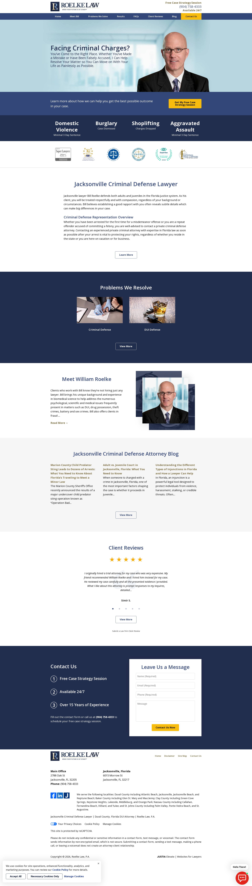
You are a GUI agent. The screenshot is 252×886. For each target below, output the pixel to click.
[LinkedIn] (60, 795)
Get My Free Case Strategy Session (185, 103)
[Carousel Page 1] (113, 608)
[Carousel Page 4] (132, 608)
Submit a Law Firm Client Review (126, 631)
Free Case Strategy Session (183, 2)
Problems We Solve (98, 16)
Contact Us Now (165, 727)
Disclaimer (169, 755)
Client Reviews (155, 16)
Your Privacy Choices (69, 823)
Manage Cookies (112, 823)
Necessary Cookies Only (45, 876)
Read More (58, 423)
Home (58, 16)
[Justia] (67, 795)
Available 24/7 (192, 10)
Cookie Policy (92, 823)
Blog (174, 16)
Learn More (126, 254)
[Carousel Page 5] (139, 608)
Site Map (182, 755)
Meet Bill (74, 16)
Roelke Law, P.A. (81, 856)
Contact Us (191, 16)
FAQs (136, 16)
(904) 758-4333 (190, 6)
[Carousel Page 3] (126, 608)
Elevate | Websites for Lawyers (179, 856)
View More (126, 346)
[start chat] (242, 878)
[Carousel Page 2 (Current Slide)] (119, 608)
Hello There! (239, 867)
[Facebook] (53, 795)
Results (121, 16)
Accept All (16, 876)
